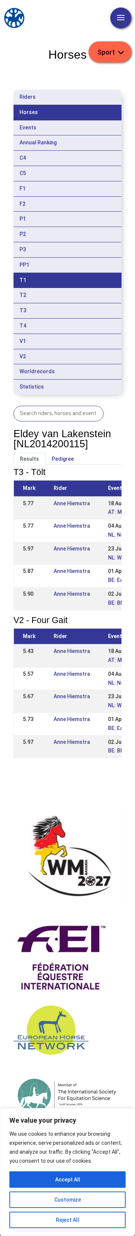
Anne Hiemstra (72, 503)
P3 (23, 249)
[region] (67, 1172)
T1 (23, 280)
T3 (23, 310)
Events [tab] (28, 128)
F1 (23, 188)
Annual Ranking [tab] (38, 142)
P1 (23, 219)
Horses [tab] (29, 112)
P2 (23, 234)
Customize (67, 1200)
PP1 (24, 265)
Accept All (67, 1180)
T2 (23, 295)
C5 (23, 173)
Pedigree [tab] (63, 459)
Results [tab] (29, 459)
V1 (23, 341)
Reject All (67, 1220)
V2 (23, 356)
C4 (23, 158)
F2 (23, 204)
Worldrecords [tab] (37, 371)
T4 (23, 326)
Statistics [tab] (32, 387)
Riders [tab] (28, 97)
